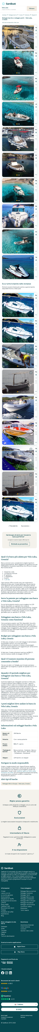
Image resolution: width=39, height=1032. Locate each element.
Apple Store (21, 946)
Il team (3, 891)
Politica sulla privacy (26, 1015)
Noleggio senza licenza (28, 904)
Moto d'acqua (31, 751)
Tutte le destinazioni (7, 936)
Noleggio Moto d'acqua (28, 901)
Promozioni (24, 908)
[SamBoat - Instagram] (6, 972)
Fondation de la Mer (7, 912)
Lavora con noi (5, 893)
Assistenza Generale (27, 925)
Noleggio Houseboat (27, 902)
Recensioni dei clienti (7, 908)
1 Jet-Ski (7, 579)
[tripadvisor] (6, 996)
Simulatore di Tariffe (7, 899)
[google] (5, 988)
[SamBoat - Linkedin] (10, 972)
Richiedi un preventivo (19, 544)
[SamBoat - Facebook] (2, 972)
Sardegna (4, 926)
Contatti (23, 929)
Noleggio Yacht (25, 895)
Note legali (4, 1015)
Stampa (3, 910)
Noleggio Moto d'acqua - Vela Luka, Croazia (16, 784)
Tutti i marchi (25, 910)
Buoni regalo (5, 904)
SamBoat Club (5, 906)
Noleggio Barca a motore (28, 891)
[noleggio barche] (9, 3)
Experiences (5, 914)
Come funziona (25, 927)
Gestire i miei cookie (27, 931)
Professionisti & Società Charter (8, 901)
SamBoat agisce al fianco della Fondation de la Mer (18, 771)
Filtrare (31, 8)
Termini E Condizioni (7, 1017)
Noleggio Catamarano (27, 899)
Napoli (3, 934)
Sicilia (2, 928)
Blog (2, 915)
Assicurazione (5, 897)
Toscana (3, 930)
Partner (23, 1017)
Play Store (21, 952)
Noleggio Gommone (27, 893)
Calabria (3, 932)
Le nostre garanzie (7, 895)
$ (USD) (19, 1009)
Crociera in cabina (26, 906)
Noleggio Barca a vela (27, 897)
